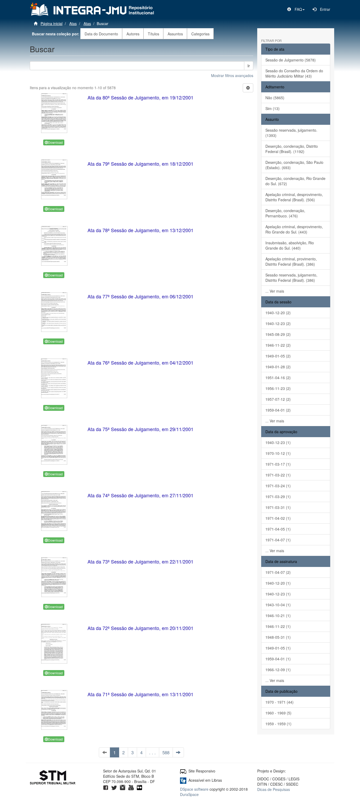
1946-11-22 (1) (278, 626)
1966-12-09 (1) (278, 669)
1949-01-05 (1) (278, 648)
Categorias (200, 33)
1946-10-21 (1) (278, 615)
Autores (133, 33)
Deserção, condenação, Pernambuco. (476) (285, 213)
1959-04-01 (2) (278, 410)
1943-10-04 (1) (278, 604)
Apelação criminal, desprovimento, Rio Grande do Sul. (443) (294, 229)
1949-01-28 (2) (278, 366)
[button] (296, 9)
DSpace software (194, 789)
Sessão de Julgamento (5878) (290, 60)
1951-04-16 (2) (278, 377)
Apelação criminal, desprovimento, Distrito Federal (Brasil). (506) (294, 197)
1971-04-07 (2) (278, 572)
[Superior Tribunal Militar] (53, 778)
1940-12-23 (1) (278, 442)
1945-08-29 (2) (278, 334)
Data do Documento (101, 33)
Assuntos (175, 33)
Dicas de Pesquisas (273, 789)
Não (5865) (274, 97)
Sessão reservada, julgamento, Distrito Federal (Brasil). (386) (291, 277)
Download (55, 142)
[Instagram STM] (122, 786)
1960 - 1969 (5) (278, 712)
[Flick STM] (139, 786)
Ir (248, 65)
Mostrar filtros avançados (232, 75)
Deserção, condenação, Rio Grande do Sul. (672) (295, 181)
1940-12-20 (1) (278, 583)
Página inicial (51, 23)
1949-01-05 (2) (278, 356)
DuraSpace (189, 794)
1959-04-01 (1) (278, 658)
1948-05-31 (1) (278, 637)
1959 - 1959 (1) (278, 723)
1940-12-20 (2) (278, 312)
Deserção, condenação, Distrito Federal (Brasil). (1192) (291, 149)
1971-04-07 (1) (278, 539)
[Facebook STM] (105, 786)
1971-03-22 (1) (278, 475)
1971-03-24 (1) (278, 485)
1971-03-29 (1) (278, 496)
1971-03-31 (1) (278, 507)
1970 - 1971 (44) (279, 702)
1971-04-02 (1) (278, 518)
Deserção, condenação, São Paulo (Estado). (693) (294, 165)
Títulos (153, 33)
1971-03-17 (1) (278, 464)
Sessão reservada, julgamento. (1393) (291, 132)
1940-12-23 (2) (278, 323)
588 (165, 752)
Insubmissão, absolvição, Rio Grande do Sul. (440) (289, 245)
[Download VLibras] (183, 780)
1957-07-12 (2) (278, 399)
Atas (73, 23)
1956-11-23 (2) (278, 388)
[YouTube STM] (131, 786)
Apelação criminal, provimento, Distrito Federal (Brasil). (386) (291, 261)
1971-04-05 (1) (278, 529)
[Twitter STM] (114, 786)
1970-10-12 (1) (278, 453)
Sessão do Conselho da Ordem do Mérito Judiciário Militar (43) (294, 73)
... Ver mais (274, 291)
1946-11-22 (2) (278, 345)
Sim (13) (272, 108)
